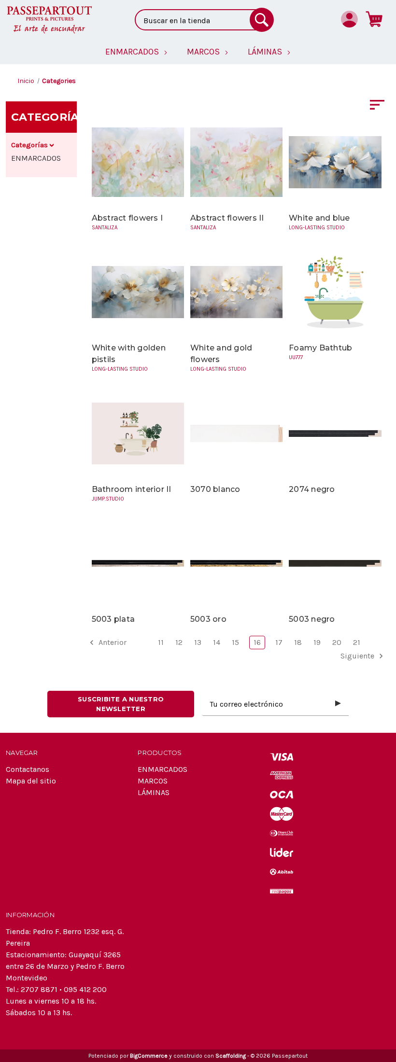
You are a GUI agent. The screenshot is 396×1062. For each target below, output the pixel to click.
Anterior (112, 642)
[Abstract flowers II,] (236, 162)
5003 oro (208, 619)
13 (197, 642)
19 (317, 642)
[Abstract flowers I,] (138, 162)
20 (336, 642)
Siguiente (358, 655)
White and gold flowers (221, 353)
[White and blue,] (335, 162)
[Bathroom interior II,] (138, 433)
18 (298, 642)
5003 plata (113, 619)
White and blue (319, 218)
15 (235, 642)
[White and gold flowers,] (236, 292)
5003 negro (312, 619)
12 (179, 642)
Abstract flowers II (227, 218)
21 (356, 642)
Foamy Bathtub (320, 347)
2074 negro (312, 489)
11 (161, 642)
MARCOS (153, 780)
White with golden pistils (129, 353)
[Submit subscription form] (338, 703)
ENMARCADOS (36, 158)
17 (279, 642)
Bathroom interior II (131, 489)
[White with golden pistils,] (138, 292)
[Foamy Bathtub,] (335, 292)
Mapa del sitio (31, 780)
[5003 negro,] (335, 563)
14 (216, 642)
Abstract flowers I (127, 218)
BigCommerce (149, 1055)
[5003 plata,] (138, 563)
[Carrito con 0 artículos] (374, 19)
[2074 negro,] (335, 433)
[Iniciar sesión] (349, 19)
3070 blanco (215, 489)
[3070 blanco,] (236, 433)
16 (257, 642)
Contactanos (27, 769)
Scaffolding (230, 1055)
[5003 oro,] (236, 563)
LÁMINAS (154, 792)
